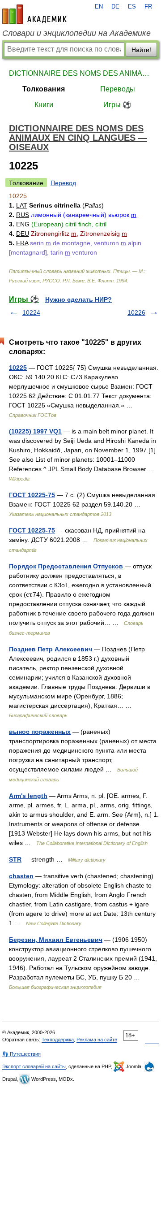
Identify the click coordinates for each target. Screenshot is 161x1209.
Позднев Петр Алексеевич (50, 649)
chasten (21, 876)
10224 (31, 312)
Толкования (43, 89)
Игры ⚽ (117, 104)
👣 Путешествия (21, 1054)
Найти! (141, 49)
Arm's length (28, 795)
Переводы (117, 89)
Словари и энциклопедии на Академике (76, 33)
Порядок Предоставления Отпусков (66, 566)
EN (99, 7)
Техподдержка (58, 1039)
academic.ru (34, 14)
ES (132, 7)
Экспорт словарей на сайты (34, 1066)
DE (115, 7)
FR (148, 7)
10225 (18, 367)
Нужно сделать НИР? (78, 299)
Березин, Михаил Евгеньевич (55, 939)
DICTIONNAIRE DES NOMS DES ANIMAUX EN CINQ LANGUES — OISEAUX (80, 73)
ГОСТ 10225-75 (32, 494)
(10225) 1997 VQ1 (35, 431)
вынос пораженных (40, 731)
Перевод (63, 182)
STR (15, 859)
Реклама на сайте (96, 1039)
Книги (43, 104)
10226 (136, 312)
